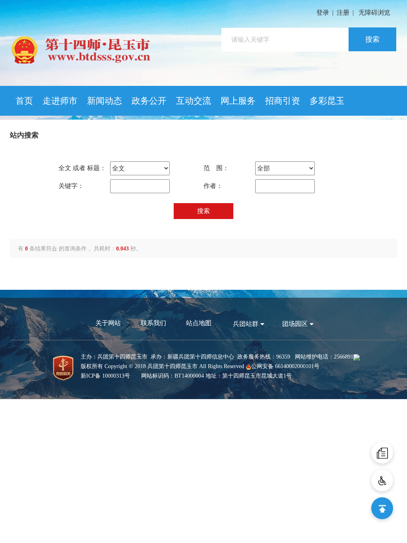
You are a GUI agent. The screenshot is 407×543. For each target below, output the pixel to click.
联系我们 (153, 323)
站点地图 (198, 323)
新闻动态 (104, 101)
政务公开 (149, 101)
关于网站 (108, 323)
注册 (343, 12)
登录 (322, 12)
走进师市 (60, 101)
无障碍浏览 (374, 12)
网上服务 (238, 101)
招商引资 (282, 101)
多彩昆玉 (327, 101)
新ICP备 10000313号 (105, 376)
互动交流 (193, 101)
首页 (24, 101)
